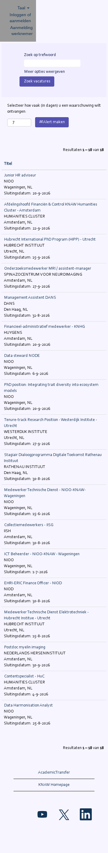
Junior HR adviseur (20, 175)
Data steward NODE (22, 356)
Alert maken (54, 122)
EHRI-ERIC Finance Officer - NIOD (33, 583)
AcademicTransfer (54, 773)
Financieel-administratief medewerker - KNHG (44, 327)
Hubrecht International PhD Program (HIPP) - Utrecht (50, 240)
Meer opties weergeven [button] (44, 72)
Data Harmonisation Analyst (28, 705)
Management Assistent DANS (30, 298)
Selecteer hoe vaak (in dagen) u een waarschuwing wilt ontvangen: (54, 109)
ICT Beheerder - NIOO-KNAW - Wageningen (42, 554)
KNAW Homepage (54, 785)
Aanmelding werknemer (21, 30)
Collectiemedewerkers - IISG (28, 525)
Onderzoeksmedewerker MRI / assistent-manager (47, 269)
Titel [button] (8, 164)
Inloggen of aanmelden (20, 17)
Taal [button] (21, 7)
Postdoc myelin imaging (24, 647)
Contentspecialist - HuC (24, 676)
